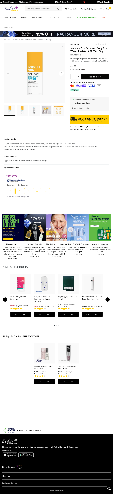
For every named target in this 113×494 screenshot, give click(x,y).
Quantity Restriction (11, 168)
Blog (69, 17)
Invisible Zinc (75, 44)
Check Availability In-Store (81, 108)
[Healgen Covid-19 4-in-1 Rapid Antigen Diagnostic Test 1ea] (44, 284)
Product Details (10, 139)
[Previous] (5, 299)
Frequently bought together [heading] (21, 336)
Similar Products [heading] (15, 267)
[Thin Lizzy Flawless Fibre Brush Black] (68, 353)
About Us (6, 476)
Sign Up (93, 9)
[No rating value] (101, 44)
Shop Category (10, 17)
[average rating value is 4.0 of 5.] (40, 376)
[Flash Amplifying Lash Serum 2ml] (20, 284)
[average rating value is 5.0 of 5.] (88, 309)
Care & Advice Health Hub (86, 17)
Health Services (38, 17)
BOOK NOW (12, 258)
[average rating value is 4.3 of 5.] (40, 309)
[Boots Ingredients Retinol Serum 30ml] (44, 353)
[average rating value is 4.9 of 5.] (16, 309)
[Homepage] (11, 8)
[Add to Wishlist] (62, 46)
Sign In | (87, 9)
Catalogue (8, 27)
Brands (24, 17)
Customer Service (9, 483)
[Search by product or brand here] (58, 9)
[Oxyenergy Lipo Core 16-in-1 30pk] (68, 284)
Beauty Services (56, 17)
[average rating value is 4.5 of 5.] (64, 309)
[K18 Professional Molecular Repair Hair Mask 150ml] (92, 284)
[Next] (61, 73)
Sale (103, 17)
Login (86, 129)
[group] (21, 295)
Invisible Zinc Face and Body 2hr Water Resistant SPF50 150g (32, 40)
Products (7, 40)
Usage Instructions (11, 156)
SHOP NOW (56, 256)
